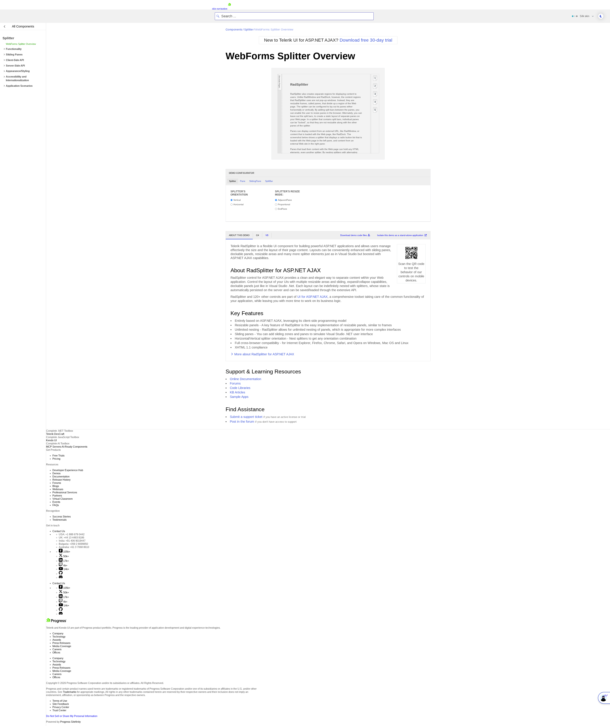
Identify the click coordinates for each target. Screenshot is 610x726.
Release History (61, 479)
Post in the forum (242, 421)
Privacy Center (60, 707)
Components (234, 29)
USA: (72, 534)
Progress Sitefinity (70, 721)
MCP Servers (53, 446)
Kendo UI (51, 440)
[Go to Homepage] (229, 8)
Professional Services (64, 492)
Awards (56, 639)
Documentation (61, 476)
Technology (58, 636)
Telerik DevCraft (55, 434)
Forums (235, 383)
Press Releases (61, 643)
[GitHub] (61, 573)
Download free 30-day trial (366, 40)
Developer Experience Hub (67, 470)
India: (72, 540)
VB (266, 235)
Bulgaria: (73, 544)
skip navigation (219, 8)
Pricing (56, 458)
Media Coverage (61, 646)
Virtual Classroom (62, 498)
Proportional (284, 204)
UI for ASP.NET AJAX (312, 296)
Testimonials (59, 519)
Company (57, 633)
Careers (56, 649)
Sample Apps (239, 396)
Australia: (74, 547)
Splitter (249, 29)
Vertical (237, 200)
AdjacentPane (285, 200)
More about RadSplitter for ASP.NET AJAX (264, 354)
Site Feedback (60, 704)
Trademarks (69, 692)
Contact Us (58, 531)
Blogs (55, 486)
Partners (57, 495)
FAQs (55, 505)
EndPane (282, 209)
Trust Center (59, 710)
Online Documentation (245, 379)
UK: (71, 537)
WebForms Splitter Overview (274, 29)
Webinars (57, 489)
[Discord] (61, 577)
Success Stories (61, 516)
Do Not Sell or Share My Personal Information (71, 716)
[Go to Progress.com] (56, 622)
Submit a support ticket (246, 417)
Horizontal (238, 204)
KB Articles (237, 392)
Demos (56, 473)
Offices (56, 652)
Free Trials (58, 455)
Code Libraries (240, 388)
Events (56, 502)
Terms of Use (59, 700)
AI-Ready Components (74, 446)
